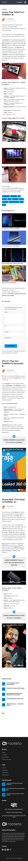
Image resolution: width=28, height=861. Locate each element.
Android (16, 547)
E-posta (7, 331)
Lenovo (5, 199)
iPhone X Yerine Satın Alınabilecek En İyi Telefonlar (14, 562)
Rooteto (4, 2)
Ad (6, 325)
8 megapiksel (6, 196)
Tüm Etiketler (4, 754)
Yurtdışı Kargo (5, 770)
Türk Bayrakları (5, 772)
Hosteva (20, 2)
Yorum (6, 312)
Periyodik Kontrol (5, 774)
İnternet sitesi (8, 337)
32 (8, 789)
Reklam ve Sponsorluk (6, 759)
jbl (19, 196)
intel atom (14, 196)
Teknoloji (4, 9)
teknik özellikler (14, 201)
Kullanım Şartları (5, 757)
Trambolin (4, 767)
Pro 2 (10, 199)
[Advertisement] (14, 725)
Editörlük (4, 752)
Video (22, 201)
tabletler (5, 201)
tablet (21, 199)
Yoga (4, 204)
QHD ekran (15, 199)
